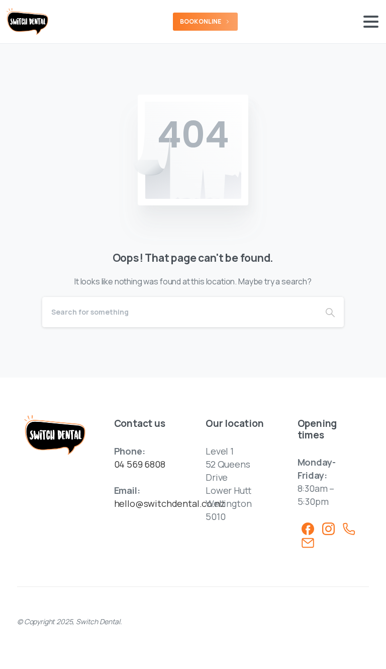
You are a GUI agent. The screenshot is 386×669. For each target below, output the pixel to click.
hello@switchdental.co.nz (169, 503)
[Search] (330, 312)
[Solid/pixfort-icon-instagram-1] (328, 528)
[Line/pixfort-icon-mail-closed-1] (308, 542)
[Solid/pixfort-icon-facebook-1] (308, 528)
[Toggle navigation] (371, 21)
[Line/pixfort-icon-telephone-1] (349, 528)
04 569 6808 (139, 464)
